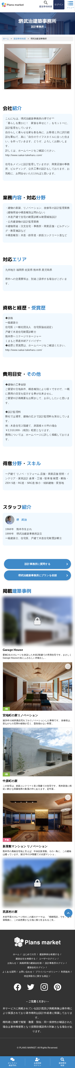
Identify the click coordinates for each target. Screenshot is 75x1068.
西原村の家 (10, 911)
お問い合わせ (25, 972)
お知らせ (11, 963)
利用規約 (65, 972)
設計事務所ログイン (55, 963)
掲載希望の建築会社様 (30, 963)
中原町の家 (10, 780)
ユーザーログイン (48, 958)
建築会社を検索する (25, 958)
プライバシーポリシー (46, 972)
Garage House (13, 649)
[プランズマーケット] (12, 5)
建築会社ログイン (36, 967)
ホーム (6, 39)
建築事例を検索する (49, 954)
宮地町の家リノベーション (20, 715)
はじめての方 (29, 954)
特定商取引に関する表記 (36, 976)
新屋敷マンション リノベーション (25, 846)
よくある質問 (9, 972)
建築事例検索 (20, 39)
